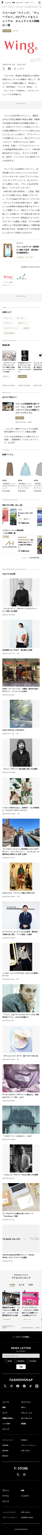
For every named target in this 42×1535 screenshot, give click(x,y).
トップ (3, 7)
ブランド (5, 1490)
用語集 (23, 1424)
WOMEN (21, 1361)
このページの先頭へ (22, 1337)
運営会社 (5, 1456)
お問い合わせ (25, 1450)
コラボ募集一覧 (9, 533)
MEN (10, 1361)
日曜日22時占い (8, 1418)
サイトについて (7, 1440)
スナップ (5, 1429)
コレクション (26, 1402)
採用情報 (5, 1445)
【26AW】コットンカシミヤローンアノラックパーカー (25, 486)
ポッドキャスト (26, 1418)
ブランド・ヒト (35, 2)
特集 (13, 2)
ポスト (23, 1407)
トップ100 (6, 1424)
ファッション (19, 7)
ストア (27, 2)
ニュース (8, 2)
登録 (21, 1367)
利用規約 (24, 1440)
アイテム (5, 1496)
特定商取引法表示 (27, 1517)
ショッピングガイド (9, 1512)
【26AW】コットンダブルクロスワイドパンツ (9, 486)
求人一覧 (18, 505)
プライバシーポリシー (28, 1445)
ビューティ (19, 2)
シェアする (20, 69)
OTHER (33, 1361)
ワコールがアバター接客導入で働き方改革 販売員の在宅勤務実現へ (27, 250)
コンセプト (25, 1496)
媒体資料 (5, 1450)
